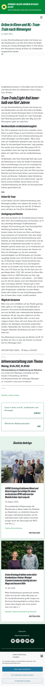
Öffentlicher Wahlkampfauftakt (22, 425)
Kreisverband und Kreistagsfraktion (24, 10)
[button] (42, 656)
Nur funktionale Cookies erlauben (22, 675)
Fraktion (11, 395)
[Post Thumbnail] (22, 466)
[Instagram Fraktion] (22, 641)
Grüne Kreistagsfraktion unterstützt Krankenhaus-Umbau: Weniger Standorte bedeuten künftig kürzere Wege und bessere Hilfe (21, 579)
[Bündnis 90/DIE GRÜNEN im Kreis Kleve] (4, 7)
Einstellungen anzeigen (22, 681)
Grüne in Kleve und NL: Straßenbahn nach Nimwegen (22, 410)
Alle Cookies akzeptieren (22, 669)
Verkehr (16, 395)
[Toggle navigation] (41, 17)
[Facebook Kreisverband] (13, 641)
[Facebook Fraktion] (27, 641)
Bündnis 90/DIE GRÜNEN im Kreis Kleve (23, 5)
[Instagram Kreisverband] (18, 641)
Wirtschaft (33, 612)
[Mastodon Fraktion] (32, 641)
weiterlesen (34, 533)
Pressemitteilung (16, 528)
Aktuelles (4, 395)
